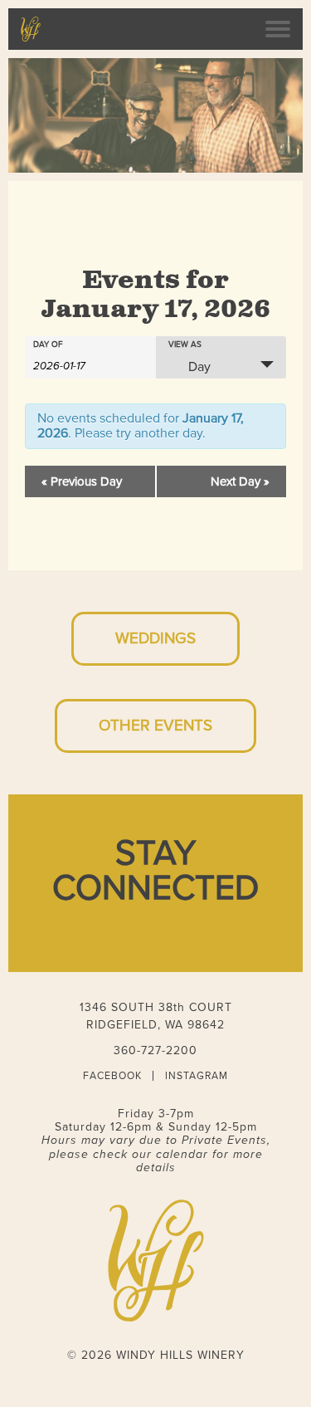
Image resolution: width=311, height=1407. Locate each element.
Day (199, 367)
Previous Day (81, 481)
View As (185, 344)
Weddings (155, 638)
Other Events (155, 725)
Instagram (196, 1076)
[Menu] (278, 29)
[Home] (31, 29)
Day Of (48, 344)
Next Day (240, 481)
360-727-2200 (155, 1050)
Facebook (112, 1076)
